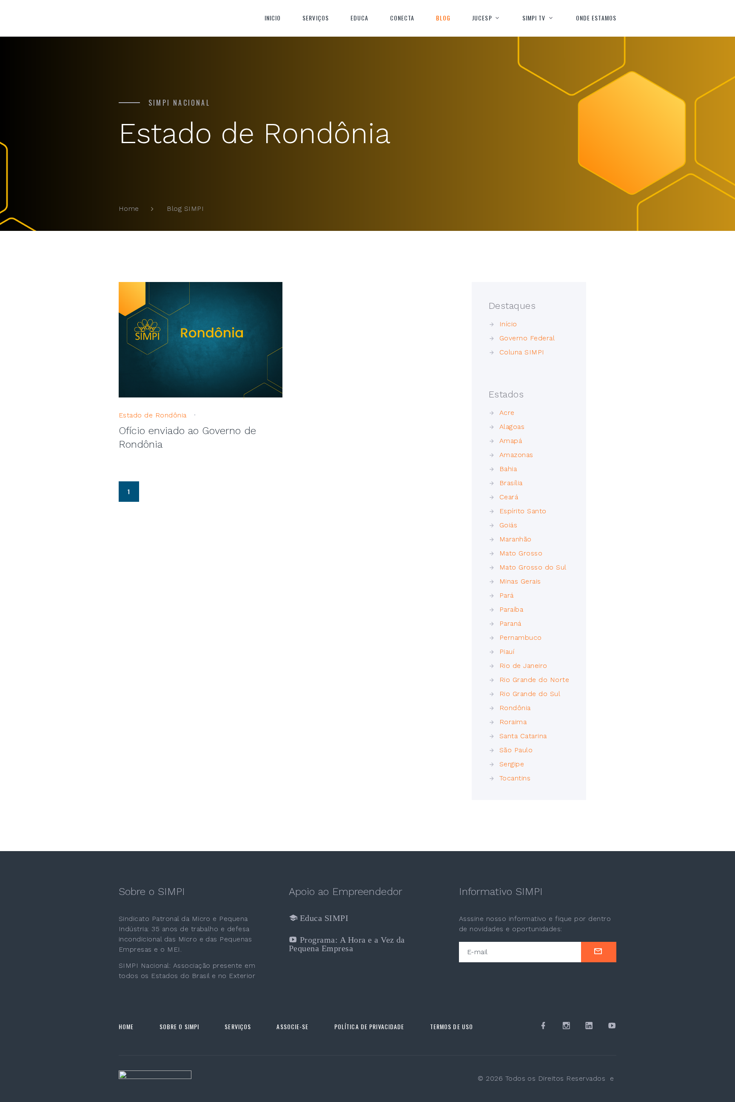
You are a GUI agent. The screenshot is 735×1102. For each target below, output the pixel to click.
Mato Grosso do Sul (533, 567)
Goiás (508, 525)
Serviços (315, 18)
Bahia (508, 469)
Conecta (402, 18)
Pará (506, 595)
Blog (443, 18)
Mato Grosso (520, 553)
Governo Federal (527, 338)
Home (129, 208)
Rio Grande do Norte (534, 680)
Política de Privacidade (369, 1026)
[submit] (598, 952)
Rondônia (515, 708)
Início (508, 324)
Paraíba (511, 609)
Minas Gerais (520, 581)
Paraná (510, 623)
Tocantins (514, 778)
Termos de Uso (451, 1026)
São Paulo (516, 750)
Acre (507, 413)
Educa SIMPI (322, 918)
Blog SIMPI (185, 208)
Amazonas (516, 455)
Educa (359, 18)
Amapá (510, 441)
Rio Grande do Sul (529, 694)
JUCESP (482, 18)
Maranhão (515, 539)
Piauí (506, 651)
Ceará (508, 497)
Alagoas (511, 427)
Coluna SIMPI (521, 352)
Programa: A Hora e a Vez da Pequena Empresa (347, 943)
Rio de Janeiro (523, 666)
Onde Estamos (596, 18)
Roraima (513, 722)
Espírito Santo (523, 511)
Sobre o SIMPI (179, 1026)
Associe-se (292, 1026)
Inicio (273, 18)
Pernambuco (520, 637)
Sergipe (511, 764)
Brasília (511, 483)
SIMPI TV (534, 18)
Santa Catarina (523, 736)
